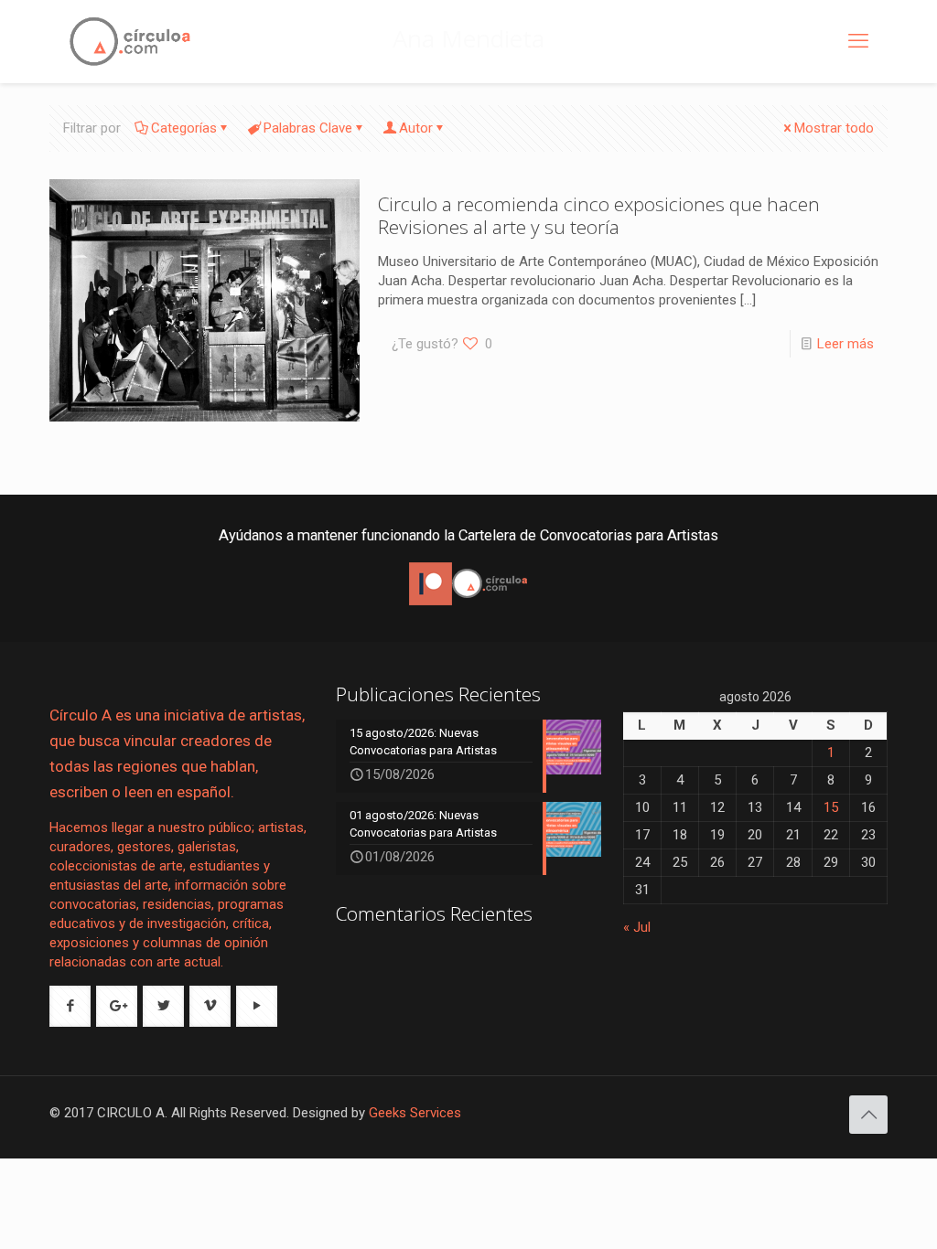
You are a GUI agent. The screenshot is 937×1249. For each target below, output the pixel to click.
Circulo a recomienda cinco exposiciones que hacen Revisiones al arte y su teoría (599, 215)
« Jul (637, 927)
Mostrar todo (834, 128)
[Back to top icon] (868, 1114)
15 (831, 807)
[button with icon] (70, 1006)
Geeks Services (415, 1113)
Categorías (184, 128)
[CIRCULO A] (130, 41)
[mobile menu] (858, 41)
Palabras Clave (308, 128)
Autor (416, 128)
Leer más (845, 344)
